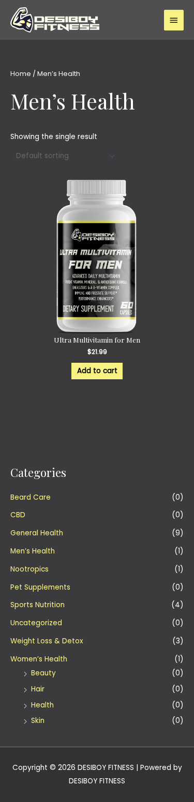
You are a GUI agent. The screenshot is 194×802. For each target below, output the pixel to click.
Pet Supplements (40, 587)
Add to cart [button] (97, 371)
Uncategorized (36, 623)
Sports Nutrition (37, 605)
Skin (37, 721)
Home (20, 73)
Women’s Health (38, 659)
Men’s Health (32, 551)
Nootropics (29, 569)
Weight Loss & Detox (46, 641)
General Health (36, 533)
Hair (37, 689)
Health (42, 705)
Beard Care (30, 497)
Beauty (43, 673)
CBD (17, 515)
